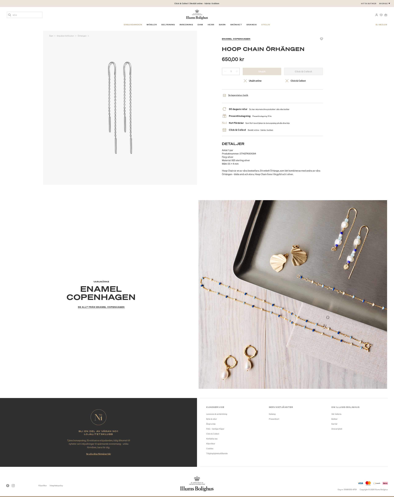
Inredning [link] (186, 24)
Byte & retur (211, 419)
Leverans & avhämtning (216, 414)
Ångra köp (211, 424)
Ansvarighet (336, 429)
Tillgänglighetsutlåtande (217, 453)
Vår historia (336, 414)
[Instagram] (13, 485)
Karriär (334, 424)
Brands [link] (252, 24)
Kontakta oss (211, 438)
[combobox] (24, 15)
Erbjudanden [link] (133, 24)
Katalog (272, 414)
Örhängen (82, 35)
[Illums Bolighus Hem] (197, 14)
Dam (51, 35)
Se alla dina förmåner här (98, 453)
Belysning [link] (168, 24)
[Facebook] (7, 485)
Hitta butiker (368, 3)
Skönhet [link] (236, 24)
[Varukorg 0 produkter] (385, 14)
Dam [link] (200, 24)
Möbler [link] (152, 24)
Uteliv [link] (265, 24)
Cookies (209, 448)
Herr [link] (211, 24)
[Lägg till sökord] (9, 15)
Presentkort (274, 419)
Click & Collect (212, 433)
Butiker (334, 419)
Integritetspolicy (56, 485)
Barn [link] (222, 24)
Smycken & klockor (66, 35)
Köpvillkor (210, 443)
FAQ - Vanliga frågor (215, 429)
